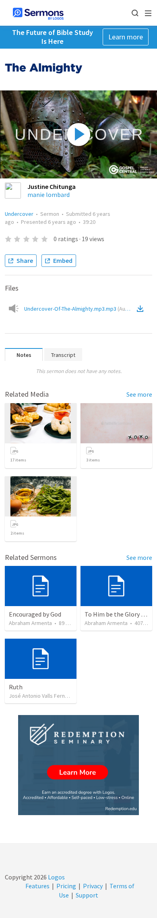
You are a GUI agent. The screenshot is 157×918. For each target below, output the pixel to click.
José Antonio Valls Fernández (44, 695)
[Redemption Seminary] (78, 765)
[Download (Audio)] (141, 309)
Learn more (125, 36)
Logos (56, 877)
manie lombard (48, 195)
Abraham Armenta (30, 623)
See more (139, 394)
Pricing (66, 886)
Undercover (19, 213)
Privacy (93, 886)
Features (37, 886)
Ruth (16, 687)
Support (87, 895)
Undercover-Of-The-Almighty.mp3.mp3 (79, 308)
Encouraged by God (35, 614)
